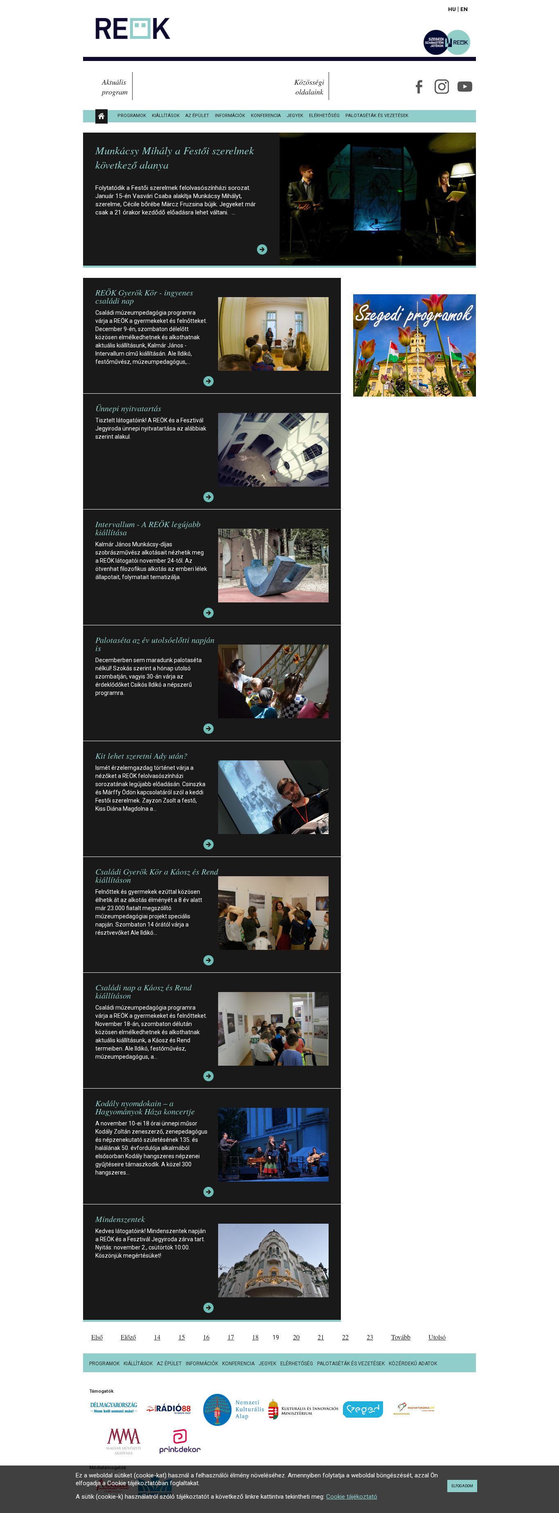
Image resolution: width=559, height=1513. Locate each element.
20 (296, 1337)
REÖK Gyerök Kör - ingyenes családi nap (144, 296)
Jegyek (294, 115)
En (464, 9)
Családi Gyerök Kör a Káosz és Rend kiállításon (156, 875)
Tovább (400, 1337)
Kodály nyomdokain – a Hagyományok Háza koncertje (145, 1107)
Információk (230, 115)
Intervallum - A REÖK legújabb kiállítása (148, 528)
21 (321, 1337)
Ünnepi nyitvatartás (128, 408)
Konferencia (266, 115)
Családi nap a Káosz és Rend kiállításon (143, 991)
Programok (131, 115)
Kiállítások (166, 115)
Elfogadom (462, 1486)
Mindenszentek (120, 1218)
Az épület (197, 115)
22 (345, 1337)
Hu (452, 9)
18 (255, 1337)
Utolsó (437, 1337)
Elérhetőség (324, 115)
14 (157, 1337)
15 (181, 1337)
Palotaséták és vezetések (376, 115)
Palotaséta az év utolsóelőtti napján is (154, 643)
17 (231, 1337)
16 (206, 1337)
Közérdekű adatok (413, 1363)
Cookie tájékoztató (351, 1496)
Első (97, 1337)
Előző (128, 1337)
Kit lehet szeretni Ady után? (141, 755)
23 (370, 1337)
